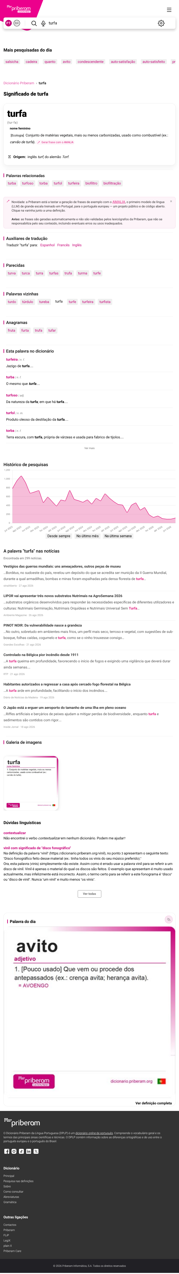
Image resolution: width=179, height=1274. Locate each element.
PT (8, 23)
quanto (50, 62)
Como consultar (13, 1191)
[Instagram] (14, 1153)
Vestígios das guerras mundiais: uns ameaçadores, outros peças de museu (62, 566)
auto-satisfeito (154, 62)
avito (66, 62)
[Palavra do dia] (169, 919)
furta (25, 330)
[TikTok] (21, 1153)
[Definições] (161, 23)
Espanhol (47, 245)
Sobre (7, 1186)
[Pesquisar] (34, 23)
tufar (52, 330)
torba (44, 183)
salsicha (11, 62)
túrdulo (27, 302)
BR (17, 23)
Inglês (77, 245)
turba (12, 183)
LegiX (6, 1240)
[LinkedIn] (28, 1153)
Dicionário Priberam (18, 83)
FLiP (6, 1235)
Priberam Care (12, 1251)
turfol (58, 183)
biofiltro (91, 183)
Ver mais (89, 448)
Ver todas (89, 894)
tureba (44, 302)
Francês (63, 245)
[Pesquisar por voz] (43, 23)
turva (12, 273)
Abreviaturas (11, 1197)
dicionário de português (94, 1133)
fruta (11, 330)
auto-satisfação (123, 62)
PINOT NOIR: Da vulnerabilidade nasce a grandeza (42, 625)
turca (26, 273)
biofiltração (112, 183)
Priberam (9, 1230)
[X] (36, 1153)
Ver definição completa (154, 1103)
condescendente (90, 62)
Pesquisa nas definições (18, 1181)
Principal (8, 1176)
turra (39, 273)
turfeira (73, 183)
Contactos (9, 1225)
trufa (68, 273)
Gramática (9, 1202)
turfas (54, 273)
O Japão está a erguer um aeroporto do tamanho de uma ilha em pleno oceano (64, 708)
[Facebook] (6, 1153)
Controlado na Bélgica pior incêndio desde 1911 (41, 655)
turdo (12, 302)
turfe (97, 273)
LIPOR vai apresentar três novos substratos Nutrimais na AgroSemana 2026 (62, 596)
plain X (7, 1246)
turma (82, 273)
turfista (105, 302)
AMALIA (118, 202)
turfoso (27, 183)
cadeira (31, 62)
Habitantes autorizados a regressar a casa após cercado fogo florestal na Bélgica (67, 684)
